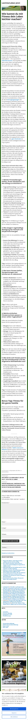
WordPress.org (6, 616)
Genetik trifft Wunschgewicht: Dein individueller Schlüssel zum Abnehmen (14, 590)
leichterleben (5, 472)
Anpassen (14, 712)
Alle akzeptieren (14, 708)
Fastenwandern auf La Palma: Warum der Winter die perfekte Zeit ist (13, 578)
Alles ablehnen (14, 716)
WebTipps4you (6, 603)
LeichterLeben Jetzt (11, 3)
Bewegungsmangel (13, 99)
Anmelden (5, 612)
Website (4, 534)
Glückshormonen (7, 60)
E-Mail (4, 528)
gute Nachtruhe (16, 139)
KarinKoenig (6, 589)
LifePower (5, 597)
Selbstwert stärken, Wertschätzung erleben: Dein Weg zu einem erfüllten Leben (14, 570)
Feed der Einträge (7, 613)
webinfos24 (6, 587)
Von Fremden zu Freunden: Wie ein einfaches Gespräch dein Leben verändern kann (14, 573)
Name (4, 522)
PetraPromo (6, 595)
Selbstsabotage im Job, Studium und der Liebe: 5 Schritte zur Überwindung (14, 568)
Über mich (5, 627)
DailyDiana (5, 592)
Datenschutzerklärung (8, 623)
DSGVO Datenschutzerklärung (10, 624)
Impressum (6, 626)
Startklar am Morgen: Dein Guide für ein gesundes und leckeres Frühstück (14, 587)
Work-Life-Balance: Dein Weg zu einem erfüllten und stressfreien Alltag (12, 561)
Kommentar (6, 502)
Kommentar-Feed (7, 614)
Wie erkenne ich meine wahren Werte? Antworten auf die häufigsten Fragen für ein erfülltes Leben (14, 565)
